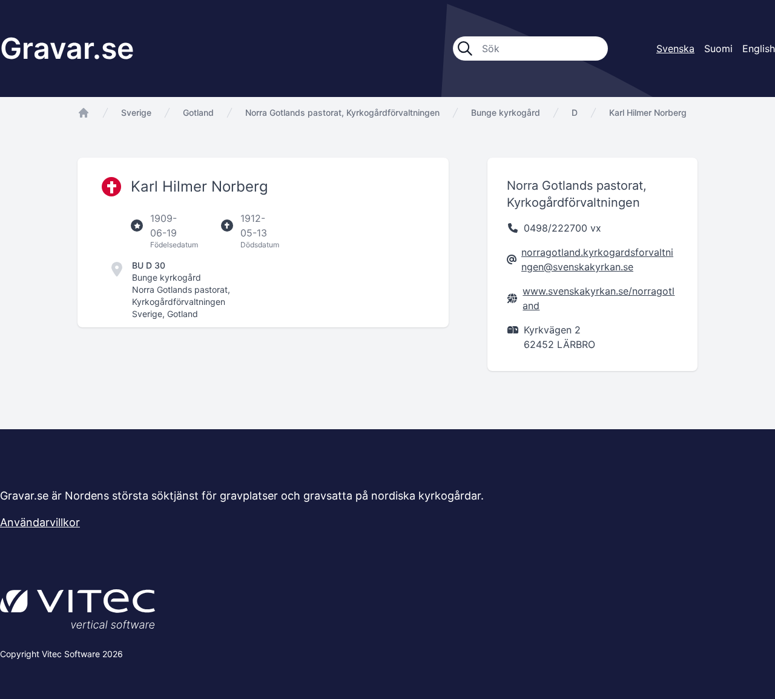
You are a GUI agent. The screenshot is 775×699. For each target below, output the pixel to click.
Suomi (718, 48)
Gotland (198, 112)
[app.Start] (84, 113)
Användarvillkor (40, 522)
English (758, 48)
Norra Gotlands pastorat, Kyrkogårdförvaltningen (342, 112)
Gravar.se (67, 48)
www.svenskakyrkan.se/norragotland (598, 298)
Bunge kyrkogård (505, 112)
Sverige (136, 112)
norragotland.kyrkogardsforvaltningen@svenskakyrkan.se (597, 259)
